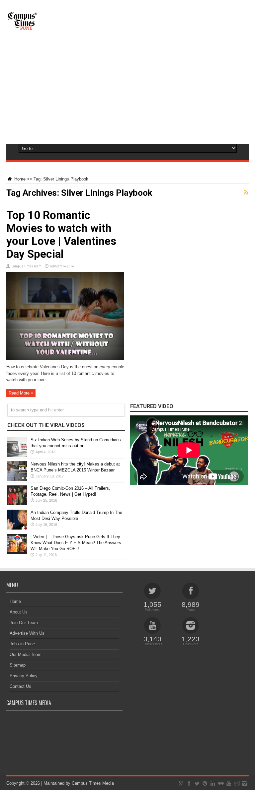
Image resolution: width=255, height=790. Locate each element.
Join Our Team (24, 622)
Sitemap (18, 665)
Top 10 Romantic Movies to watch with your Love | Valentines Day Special (61, 234)
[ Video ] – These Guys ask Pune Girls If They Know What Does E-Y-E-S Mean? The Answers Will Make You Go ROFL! (76, 542)
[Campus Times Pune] (22, 27)
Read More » (21, 393)
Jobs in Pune (22, 643)
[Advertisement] (127, 92)
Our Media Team (26, 654)
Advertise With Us (27, 633)
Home (19, 179)
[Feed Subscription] (246, 192)
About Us (19, 612)
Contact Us (20, 686)
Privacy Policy (24, 675)
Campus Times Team (26, 266)
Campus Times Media (93, 783)
